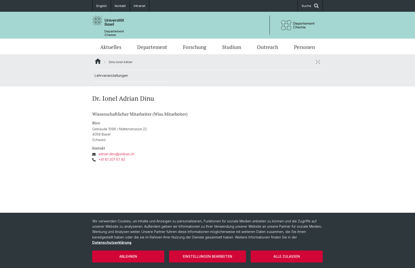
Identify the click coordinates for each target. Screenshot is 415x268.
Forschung (194, 47)
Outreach (267, 47)
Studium (231, 47)
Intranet (139, 6)
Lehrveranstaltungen (111, 75)
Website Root (98, 61)
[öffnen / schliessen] (318, 62)
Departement (152, 47)
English (101, 6)
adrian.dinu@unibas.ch (116, 154)
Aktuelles (110, 47)
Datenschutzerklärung (111, 242)
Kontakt (120, 6)
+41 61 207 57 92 (111, 159)
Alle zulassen (287, 256)
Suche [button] (306, 6)
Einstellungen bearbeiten (207, 256)
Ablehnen (128, 256)
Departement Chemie (114, 33)
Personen (304, 47)
